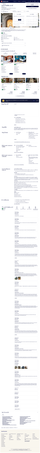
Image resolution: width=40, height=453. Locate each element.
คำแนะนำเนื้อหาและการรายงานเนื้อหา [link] (28, 439)
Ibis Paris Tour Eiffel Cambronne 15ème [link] (7, 416)
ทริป (32, 1)
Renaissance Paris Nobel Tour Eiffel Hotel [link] (25, 418)
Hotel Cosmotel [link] (22, 424)
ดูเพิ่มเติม (15, 124)
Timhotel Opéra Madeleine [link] (6, 424)
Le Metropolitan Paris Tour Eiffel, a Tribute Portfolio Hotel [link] (27, 420)
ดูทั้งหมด (2, 41)
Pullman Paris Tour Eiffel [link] (5, 422)
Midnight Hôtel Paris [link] (5, 423)
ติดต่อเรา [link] (10, 438)
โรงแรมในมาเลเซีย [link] (3, 446)
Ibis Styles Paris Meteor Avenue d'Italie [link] (25, 416)
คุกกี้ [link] (25, 437)
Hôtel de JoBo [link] (22, 421)
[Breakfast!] (19, 278)
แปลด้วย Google (17, 214)
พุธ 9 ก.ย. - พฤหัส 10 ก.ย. (17, 11)
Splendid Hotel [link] (4, 421)
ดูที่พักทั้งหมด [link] (4, 3)
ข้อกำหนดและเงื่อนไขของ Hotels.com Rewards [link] (27, 441)
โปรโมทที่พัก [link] (18, 438)
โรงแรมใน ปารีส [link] (11, 427)
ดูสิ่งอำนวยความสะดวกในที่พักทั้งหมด (18, 152)
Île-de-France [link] (7, 427)
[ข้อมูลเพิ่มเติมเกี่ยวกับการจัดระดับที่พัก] (3, 6)
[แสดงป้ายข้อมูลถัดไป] (38, 86)
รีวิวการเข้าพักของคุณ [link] (11, 439)
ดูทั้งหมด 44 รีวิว (17, 409)
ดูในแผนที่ (16, 115)
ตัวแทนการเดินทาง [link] (19, 439)
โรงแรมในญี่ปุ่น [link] (2, 437)
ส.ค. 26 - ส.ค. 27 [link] (5, 53)
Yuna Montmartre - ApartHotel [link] (24, 417)
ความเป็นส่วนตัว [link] (26, 436)
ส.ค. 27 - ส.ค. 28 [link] (15, 53)
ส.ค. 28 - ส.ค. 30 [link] (25, 53)
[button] (17, 18)
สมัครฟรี (37, 100)
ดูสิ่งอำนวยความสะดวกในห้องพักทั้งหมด (19, 164)
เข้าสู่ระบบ (37, 1)
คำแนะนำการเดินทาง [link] (34, 437)
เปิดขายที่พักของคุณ (24, 1)
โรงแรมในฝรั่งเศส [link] (3, 442)
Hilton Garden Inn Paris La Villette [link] (6, 420)
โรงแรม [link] (2, 427)
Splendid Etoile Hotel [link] (22, 419)
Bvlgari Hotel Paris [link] (4, 419)
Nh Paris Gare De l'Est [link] (23, 423)
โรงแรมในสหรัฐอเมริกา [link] (3, 436)
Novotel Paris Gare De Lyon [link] (23, 422)
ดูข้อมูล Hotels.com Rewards (32, 8)
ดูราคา (11, 73)
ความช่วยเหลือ (29, 1)
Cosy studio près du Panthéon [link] (6, 417)
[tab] (3, 414)
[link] (32, 11)
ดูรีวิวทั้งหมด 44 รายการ (4, 34)
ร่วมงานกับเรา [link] (33, 436)
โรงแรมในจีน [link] (2, 441)
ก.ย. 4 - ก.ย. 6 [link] (34, 53)
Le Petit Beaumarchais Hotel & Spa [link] (6, 418)
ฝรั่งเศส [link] (4, 427)
